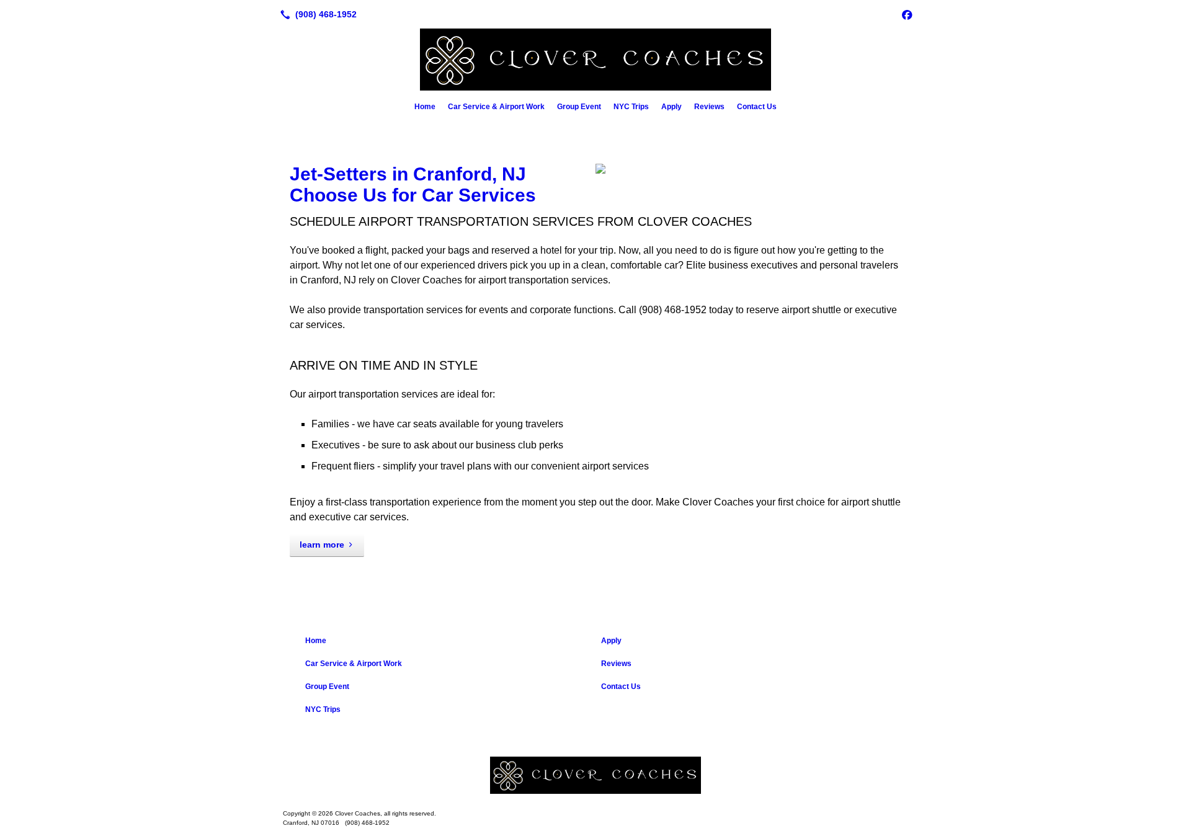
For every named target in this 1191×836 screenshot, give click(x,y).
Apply (671, 106)
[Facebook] (907, 14)
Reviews (709, 106)
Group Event (579, 106)
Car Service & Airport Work (496, 106)
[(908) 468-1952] (316, 14)
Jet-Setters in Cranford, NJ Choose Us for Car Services (413, 184)
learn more (322, 544)
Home (424, 106)
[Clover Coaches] (595, 775)
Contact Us (757, 106)
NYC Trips (631, 106)
